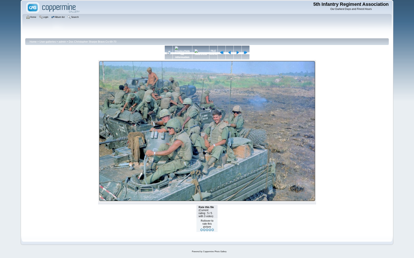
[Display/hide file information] (182, 52)
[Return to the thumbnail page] (168, 52)
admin (62, 41)
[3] (207, 229)
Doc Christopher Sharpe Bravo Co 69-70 (92, 41)
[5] (212, 229)
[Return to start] (222, 52)
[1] (201, 229)
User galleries (47, 41)
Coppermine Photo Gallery (215, 251)
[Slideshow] (200, 52)
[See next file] (238, 52)
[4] (210, 229)
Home (33, 41)
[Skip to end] (245, 52)
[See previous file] (230, 52)
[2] (204, 229)
